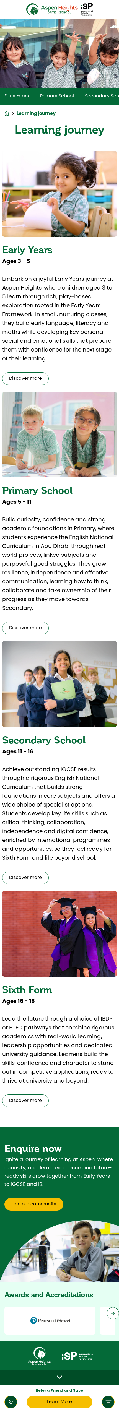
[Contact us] (10, 1402)
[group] (49, 1321)
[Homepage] (10, 113)
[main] (59, 717)
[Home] (59, 9)
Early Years (16, 96)
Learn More (59, 1402)
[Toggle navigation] (108, 1402)
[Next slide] (113, 1313)
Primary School (57, 96)
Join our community (33, 1204)
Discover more (25, 378)
